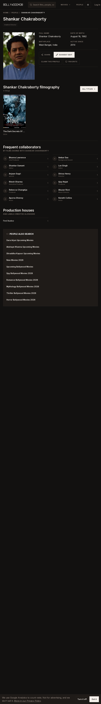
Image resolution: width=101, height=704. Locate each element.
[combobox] (43, 4)
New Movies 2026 (14, 260)
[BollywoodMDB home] (13, 5)
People (14, 13)
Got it (94, 699)
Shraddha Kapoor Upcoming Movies (23, 253)
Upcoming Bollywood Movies (19, 267)
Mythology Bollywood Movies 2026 (22, 286)
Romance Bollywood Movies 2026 (22, 280)
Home (6, 13)
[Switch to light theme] (88, 5)
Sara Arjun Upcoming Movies (19, 240)
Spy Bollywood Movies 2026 (19, 273)
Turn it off (82, 699)
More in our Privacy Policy (27, 701)
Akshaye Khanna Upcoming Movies (22, 247)
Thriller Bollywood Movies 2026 (21, 293)
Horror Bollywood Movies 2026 (20, 300)
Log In (97, 5)
